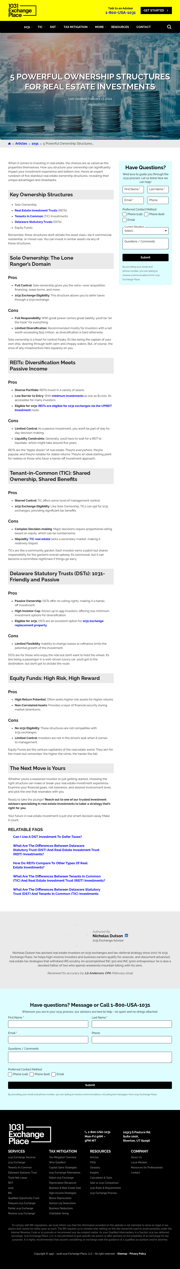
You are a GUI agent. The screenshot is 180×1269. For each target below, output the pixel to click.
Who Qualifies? (57, 1162)
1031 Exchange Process (103, 1193)
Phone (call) (134, 214)
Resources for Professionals (147, 1167)
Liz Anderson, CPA (98, 973)
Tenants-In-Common (20, 1167)
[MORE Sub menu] (105, 27)
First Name (132, 189)
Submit (145, 257)
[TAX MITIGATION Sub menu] (89, 27)
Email (128, 200)
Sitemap (122, 1253)
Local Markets (139, 1162)
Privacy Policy (138, 1253)
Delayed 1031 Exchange (22, 1203)
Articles (21, 143)
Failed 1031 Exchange (61, 1177)
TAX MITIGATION (76, 27)
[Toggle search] (169, 27)
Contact (135, 1172)
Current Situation (134, 226)
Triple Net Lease (17, 1177)
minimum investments (67, 396)
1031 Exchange (16, 1162)
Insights (94, 1172)
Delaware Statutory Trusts (33, 222)
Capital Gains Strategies (63, 1167)
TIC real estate (39, 539)
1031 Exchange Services (22, 1157)
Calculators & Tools (101, 1177)
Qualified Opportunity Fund (23, 1198)
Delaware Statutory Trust (22, 1172)
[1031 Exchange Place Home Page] (43, 1134)
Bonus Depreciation (60, 1198)
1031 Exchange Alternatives (64, 1172)
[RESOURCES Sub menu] (130, 27)
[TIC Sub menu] (44, 27)
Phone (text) (156, 214)
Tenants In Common (29, 216)
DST (53, 27)
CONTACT (143, 27)
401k (10, 1187)
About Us (136, 1157)
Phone (153, 200)
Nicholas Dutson (108, 936)
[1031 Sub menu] (32, 27)
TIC (40, 27)
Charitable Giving (59, 1213)
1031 (27, 27)
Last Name (157, 189)
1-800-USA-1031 (120, 12)
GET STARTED (154, 10)
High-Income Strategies (62, 1193)
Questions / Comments (139, 241)
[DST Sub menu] (58, 27)
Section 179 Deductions (62, 1203)
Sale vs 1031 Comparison (104, 1182)
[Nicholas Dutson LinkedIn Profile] (126, 936)
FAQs (93, 1162)
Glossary (95, 1167)
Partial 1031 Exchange (20, 1208)
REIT (10, 1182)
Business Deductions (61, 1208)
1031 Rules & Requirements (105, 1187)
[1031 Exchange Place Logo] (22, 10)
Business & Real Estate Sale (65, 1187)
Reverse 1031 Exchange (21, 1213)
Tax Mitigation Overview (62, 1157)
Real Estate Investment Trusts (36, 210)
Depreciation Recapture (62, 1182)
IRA (10, 1193)
